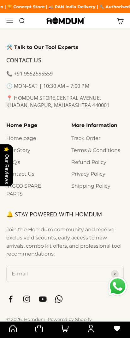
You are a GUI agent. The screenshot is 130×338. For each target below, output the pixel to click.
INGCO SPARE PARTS (23, 190)
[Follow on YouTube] (42, 299)
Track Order (85, 138)
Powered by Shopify (70, 319)
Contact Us (20, 174)
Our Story (18, 150)
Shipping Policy (90, 186)
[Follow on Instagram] (26, 299)
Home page (21, 138)
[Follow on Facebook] (10, 299)
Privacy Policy (88, 174)
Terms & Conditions (95, 150)
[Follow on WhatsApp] (59, 299)
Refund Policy (88, 162)
